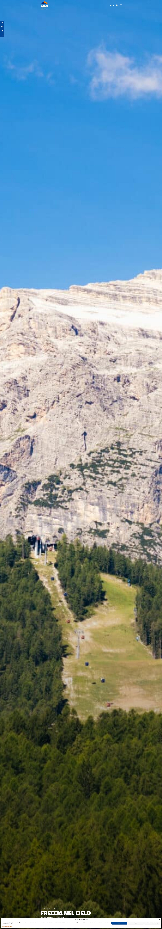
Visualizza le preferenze (152, 923)
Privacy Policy (9, 926)
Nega (136, 923)
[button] (159, 919)
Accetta (119, 923)
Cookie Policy (4, 926)
